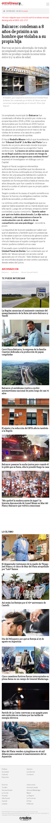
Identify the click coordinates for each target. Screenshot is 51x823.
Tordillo (4, 787)
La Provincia (31, 798)
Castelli (4, 801)
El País (29, 801)
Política (4, 769)
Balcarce (5, 272)
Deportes (5, 777)
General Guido (7, 790)
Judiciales (15, 272)
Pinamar (5, 796)
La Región (30, 796)
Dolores (5, 785)
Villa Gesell (6, 798)
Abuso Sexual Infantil (29, 272)
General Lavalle (32, 787)
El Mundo (30, 804)
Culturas (5, 774)
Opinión (29, 769)
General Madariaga (33, 790)
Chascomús (31, 785)
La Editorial (31, 772)
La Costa (5, 793)
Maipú (29, 793)
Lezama (4, 804)
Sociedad (25, 11)
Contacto (30, 774)
